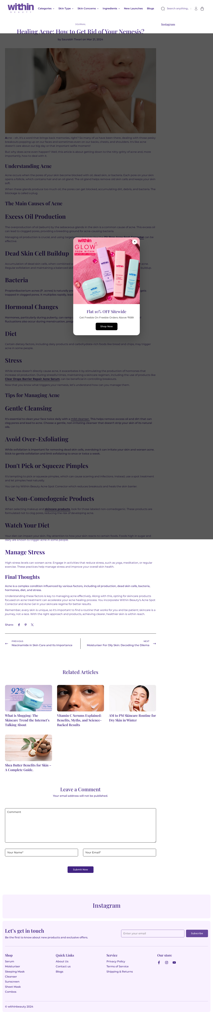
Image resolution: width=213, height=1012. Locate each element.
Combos (10, 991)
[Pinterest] (26, 624)
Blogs (150, 8)
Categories (45, 8)
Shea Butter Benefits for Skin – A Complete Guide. (28, 767)
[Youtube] (175, 962)
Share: (9, 624)
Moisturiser (12, 966)
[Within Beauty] (20, 8)
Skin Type (64, 8)
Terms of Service (117, 966)
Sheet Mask (13, 986)
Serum (9, 961)
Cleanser (11, 976)
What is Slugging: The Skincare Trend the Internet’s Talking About (27, 720)
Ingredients (110, 8)
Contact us (63, 966)
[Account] (196, 8)
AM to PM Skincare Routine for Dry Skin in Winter (132, 717)
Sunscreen (12, 981)
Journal (80, 24)
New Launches (133, 8)
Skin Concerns (87, 8)
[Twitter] (32, 624)
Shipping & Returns (119, 971)
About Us (62, 961)
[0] (202, 8)
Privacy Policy (115, 961)
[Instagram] (167, 962)
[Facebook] (19, 624)
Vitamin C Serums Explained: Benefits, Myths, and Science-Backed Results (79, 720)
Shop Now (106, 326)
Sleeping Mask (15, 971)
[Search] (163, 8)
